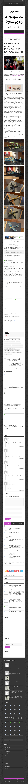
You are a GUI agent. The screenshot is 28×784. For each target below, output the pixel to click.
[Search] (23, 1)
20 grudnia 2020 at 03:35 (12, 451)
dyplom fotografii (8, 343)
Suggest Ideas (7, 751)
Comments (20, 523)
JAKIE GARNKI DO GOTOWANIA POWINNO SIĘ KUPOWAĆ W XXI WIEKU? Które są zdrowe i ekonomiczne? (16, 546)
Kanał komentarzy (8, 772)
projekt (14, 352)
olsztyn (21, 346)
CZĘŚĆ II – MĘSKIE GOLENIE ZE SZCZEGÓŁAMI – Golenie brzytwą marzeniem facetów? (15, 557)
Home (7, 37)
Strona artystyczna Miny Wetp (14, 17)
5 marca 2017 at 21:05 (11, 484)
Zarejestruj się (7, 766)
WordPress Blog (7, 757)
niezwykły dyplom (15, 346)
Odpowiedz (21, 446)
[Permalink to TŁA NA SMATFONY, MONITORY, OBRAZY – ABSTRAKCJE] (6, 614)
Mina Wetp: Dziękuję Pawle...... (14, 677)
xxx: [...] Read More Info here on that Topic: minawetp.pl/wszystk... (12, 669)
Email (6, 511)
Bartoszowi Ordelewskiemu (10, 341)
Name (6, 507)
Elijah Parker (10, 438)
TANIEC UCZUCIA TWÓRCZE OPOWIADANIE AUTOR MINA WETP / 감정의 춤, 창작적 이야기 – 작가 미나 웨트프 (13, 427)
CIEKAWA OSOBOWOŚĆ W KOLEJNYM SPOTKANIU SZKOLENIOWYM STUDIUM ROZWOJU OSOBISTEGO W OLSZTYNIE (15, 365)
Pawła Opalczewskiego (9, 350)
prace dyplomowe (8, 352)
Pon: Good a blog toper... (13, 664)
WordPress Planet (8, 760)
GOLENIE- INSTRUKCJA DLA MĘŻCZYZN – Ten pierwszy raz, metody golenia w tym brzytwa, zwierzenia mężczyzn (16, 534)
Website (6, 515)
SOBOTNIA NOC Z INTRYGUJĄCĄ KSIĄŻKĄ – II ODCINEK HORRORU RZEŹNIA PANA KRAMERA (14, 358)
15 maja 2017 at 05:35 (11, 462)
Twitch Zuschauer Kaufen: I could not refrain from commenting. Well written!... (16, 673)
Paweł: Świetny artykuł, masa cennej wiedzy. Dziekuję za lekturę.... (15, 682)
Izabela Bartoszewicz (17, 343)
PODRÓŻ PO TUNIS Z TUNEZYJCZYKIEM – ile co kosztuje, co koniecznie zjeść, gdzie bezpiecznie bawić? (16, 527)
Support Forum (7, 753)
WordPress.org (7, 774)
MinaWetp (20, 782)
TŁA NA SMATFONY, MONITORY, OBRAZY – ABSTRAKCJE (15, 612)
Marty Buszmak (8, 346)
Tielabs (22, 781)
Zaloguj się (7, 768)
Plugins (6, 749)
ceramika (18, 341)
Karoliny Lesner (8, 344)
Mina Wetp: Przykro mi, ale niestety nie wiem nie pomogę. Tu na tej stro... (16, 697)
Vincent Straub (10, 450)
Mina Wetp (9, 54)
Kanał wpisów (7, 770)
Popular (7, 523)
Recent (14, 523)
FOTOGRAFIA (11, 37)
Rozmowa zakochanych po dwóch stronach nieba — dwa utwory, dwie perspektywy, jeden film (13, 387)
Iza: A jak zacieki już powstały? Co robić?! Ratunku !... (15, 692)
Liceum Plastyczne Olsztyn (17, 344)
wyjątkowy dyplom (8, 354)
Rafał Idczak (19, 352)
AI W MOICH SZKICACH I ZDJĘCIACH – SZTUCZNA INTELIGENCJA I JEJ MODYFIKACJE (16, 607)
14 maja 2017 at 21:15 (11, 473)
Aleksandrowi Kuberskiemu (15, 339)
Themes (6, 755)
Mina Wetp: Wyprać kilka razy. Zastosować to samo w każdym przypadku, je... (14, 688)
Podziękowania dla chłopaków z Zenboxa (12, 782)
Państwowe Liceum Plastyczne (10, 348)
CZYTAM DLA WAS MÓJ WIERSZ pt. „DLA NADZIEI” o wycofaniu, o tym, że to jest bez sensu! (16, 552)
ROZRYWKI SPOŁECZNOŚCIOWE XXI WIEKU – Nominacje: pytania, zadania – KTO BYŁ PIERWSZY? (16, 541)
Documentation (7, 747)
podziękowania (17, 350)
